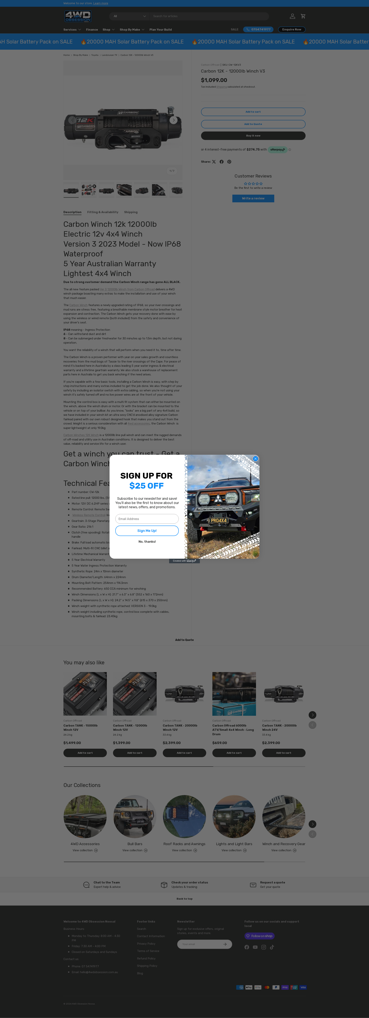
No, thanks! (147, 541)
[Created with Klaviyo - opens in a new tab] (184, 561)
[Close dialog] (255, 458)
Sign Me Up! (147, 531)
